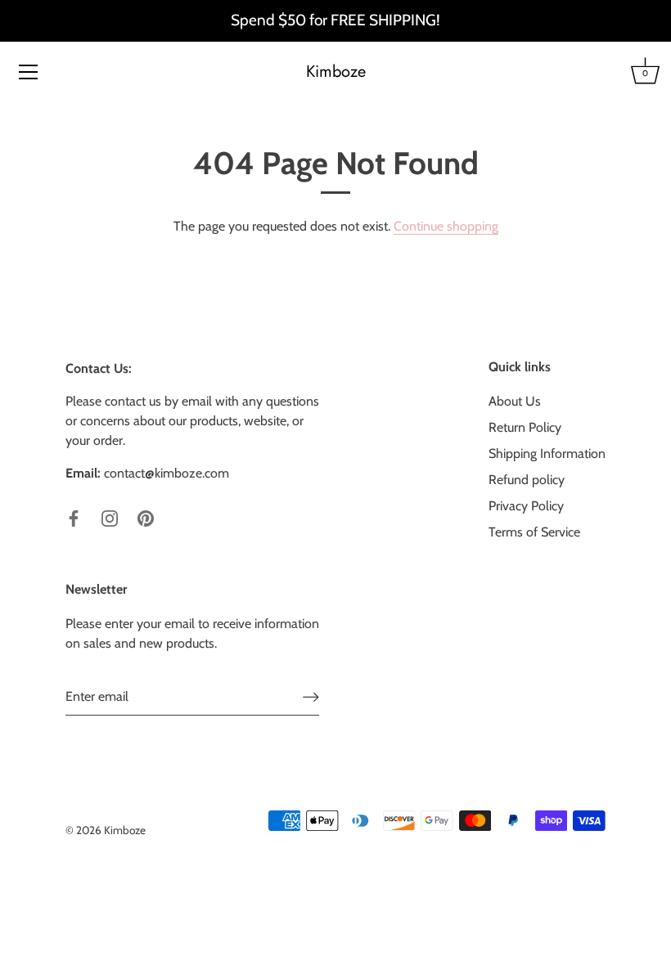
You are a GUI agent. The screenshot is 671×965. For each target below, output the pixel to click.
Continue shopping (446, 226)
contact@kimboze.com (166, 473)
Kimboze (336, 72)
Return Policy (525, 427)
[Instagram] (109, 517)
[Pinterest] (145, 517)
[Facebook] (73, 517)
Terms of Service (534, 532)
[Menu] (29, 72)
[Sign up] (311, 697)
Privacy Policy (526, 506)
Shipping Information (547, 453)
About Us (515, 401)
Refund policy (527, 479)
